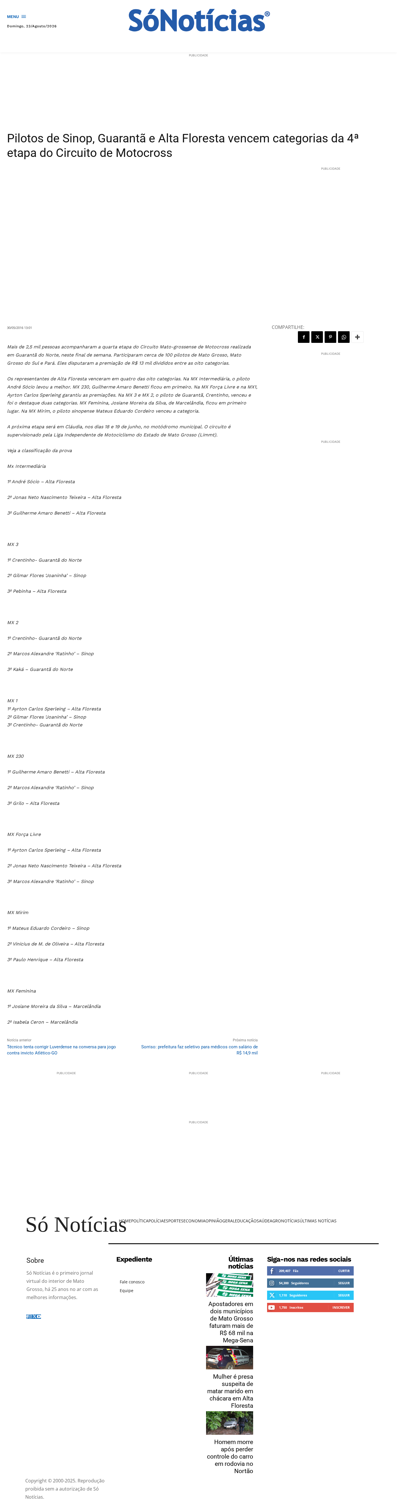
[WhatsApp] (344, 337)
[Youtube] (39, 1316)
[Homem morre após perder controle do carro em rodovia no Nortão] (229, 1423)
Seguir (344, 1283)
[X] (317, 337)
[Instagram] (30, 1316)
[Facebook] (304, 337)
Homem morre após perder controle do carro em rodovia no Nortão (230, 1457)
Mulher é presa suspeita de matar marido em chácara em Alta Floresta (230, 1391)
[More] (357, 337)
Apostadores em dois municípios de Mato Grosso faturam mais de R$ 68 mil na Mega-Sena (230, 1322)
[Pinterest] (330, 337)
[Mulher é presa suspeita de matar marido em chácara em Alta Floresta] (229, 1357)
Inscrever (341, 1307)
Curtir (344, 1271)
